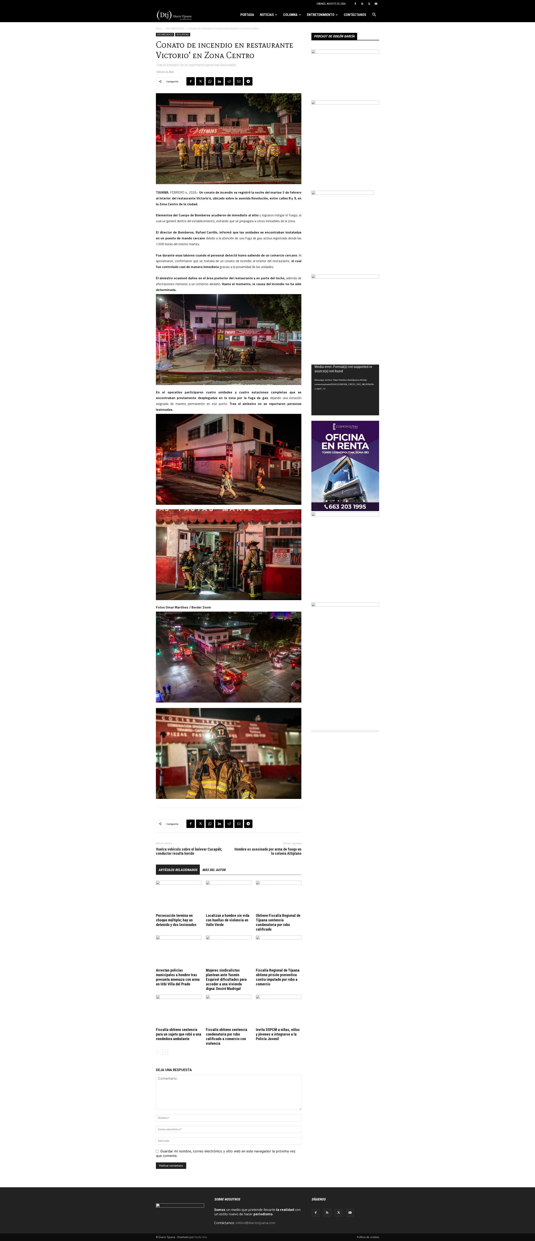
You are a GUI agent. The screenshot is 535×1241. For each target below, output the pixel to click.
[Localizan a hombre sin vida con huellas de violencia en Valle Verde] (228, 896)
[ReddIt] (229, 81)
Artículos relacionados (177, 870)
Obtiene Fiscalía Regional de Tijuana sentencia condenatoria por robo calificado (278, 922)
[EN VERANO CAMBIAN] (345, 103)
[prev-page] (158, 1052)
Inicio (159, 28)
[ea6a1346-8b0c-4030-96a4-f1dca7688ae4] (345, 605)
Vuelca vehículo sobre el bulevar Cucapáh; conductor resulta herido (189, 851)
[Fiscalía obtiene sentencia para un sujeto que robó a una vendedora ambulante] (178, 1010)
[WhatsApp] (210, 81)
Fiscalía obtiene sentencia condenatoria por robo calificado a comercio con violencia (226, 1036)
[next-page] (165, 1052)
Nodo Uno (201, 1237)
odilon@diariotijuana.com (255, 1223)
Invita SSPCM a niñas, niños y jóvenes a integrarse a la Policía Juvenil (278, 1034)
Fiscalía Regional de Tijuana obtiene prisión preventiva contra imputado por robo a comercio (277, 977)
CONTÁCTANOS (355, 15)
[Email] (238, 81)
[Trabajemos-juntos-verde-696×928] (345, 515)
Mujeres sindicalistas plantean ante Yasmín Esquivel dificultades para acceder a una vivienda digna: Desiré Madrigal (226, 979)
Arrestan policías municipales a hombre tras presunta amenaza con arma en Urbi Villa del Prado (178, 977)
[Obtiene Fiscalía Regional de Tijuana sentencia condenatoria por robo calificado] (278, 896)
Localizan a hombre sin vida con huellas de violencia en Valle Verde (227, 920)
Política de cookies (368, 1237)
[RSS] (362, 4)
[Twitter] (369, 4)
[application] (345, 390)
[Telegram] (248, 81)
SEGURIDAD (182, 34)
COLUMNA (290, 15)
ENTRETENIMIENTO (320, 15)
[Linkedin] (219, 81)
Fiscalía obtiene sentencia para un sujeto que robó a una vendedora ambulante (178, 1034)
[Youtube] (376, 4)
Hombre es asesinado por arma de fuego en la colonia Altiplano (267, 851)
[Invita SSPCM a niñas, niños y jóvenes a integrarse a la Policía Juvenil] (278, 1010)
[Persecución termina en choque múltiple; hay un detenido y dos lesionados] (178, 896)
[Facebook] (355, 4)
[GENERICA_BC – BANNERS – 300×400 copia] (342, 193)
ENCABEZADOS (175, 28)
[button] (374, 15)
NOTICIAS (267, 15)
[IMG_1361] (345, 277)
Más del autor (213, 870)
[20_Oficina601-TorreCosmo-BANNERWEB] (345, 510)
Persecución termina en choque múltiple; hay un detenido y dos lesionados (176, 920)
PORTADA (247, 15)
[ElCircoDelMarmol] (345, 52)
